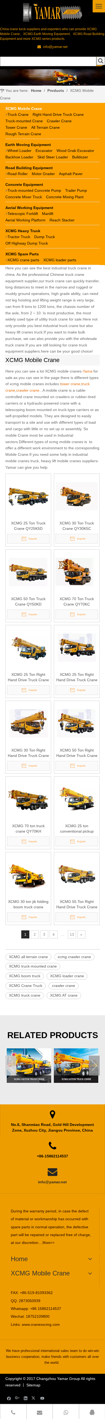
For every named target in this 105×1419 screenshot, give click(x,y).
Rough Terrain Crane (23, 134)
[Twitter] (34, 1398)
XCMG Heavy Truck (22, 231)
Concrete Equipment (24, 184)
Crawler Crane (59, 121)
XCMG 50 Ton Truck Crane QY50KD (28, 601)
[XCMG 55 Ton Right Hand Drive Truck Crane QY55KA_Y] (76, 874)
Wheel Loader (20, 150)
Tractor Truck (19, 237)
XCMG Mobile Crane (23, 108)
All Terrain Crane (45, 127)
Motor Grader (43, 174)
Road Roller (18, 174)
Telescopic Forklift (23, 213)
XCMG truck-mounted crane (33, 966)
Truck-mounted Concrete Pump (34, 190)
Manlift (47, 213)
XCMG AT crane (64, 995)
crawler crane (63, 985)
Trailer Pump (76, 190)
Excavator (44, 150)
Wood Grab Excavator (75, 150)
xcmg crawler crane (74, 957)
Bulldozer (80, 157)
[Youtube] (42, 1398)
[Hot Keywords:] (100, 61)
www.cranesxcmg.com (41, 1324)
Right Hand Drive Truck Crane (58, 114)
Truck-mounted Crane (24, 121)
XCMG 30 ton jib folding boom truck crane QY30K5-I (28, 904)
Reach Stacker (62, 220)
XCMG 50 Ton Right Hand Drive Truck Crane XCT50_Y (76, 753)
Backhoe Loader (19, 157)
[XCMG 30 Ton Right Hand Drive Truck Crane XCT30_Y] (28, 723)
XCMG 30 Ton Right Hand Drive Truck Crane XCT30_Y (28, 753)
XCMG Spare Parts (22, 254)
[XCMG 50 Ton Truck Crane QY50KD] (28, 571)
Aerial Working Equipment (29, 208)
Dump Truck (44, 237)
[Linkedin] (25, 1398)
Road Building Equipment (29, 168)
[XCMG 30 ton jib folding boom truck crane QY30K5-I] (28, 874)
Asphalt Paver (71, 174)
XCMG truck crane (24, 995)
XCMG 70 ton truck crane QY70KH (28, 828)
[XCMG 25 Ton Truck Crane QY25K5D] (28, 496)
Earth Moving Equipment (28, 144)
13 (72, 934)
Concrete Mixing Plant (64, 197)
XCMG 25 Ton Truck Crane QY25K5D (28, 526)
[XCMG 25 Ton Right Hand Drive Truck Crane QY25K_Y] (28, 647)
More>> (49, 1243)
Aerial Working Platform (25, 220)
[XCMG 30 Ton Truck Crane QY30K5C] (76, 496)
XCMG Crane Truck (25, 985)
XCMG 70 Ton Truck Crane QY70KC (77, 601)
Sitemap (33, 1385)
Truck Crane (18, 114)
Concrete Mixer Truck (23, 197)
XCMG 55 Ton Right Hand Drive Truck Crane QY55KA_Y (76, 904)
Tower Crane (16, 127)
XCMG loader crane (67, 976)
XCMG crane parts (23, 260)
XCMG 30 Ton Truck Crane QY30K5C (77, 526)
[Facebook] (9, 1398)
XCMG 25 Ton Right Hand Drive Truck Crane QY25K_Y (28, 677)
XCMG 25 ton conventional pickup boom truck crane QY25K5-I (77, 829)
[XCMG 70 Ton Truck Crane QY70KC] (76, 571)
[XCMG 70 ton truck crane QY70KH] (28, 799)
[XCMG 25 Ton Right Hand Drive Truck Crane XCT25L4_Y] (76, 647)
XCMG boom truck (24, 976)
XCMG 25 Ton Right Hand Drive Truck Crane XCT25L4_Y (76, 677)
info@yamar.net (52, 1182)
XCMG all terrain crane (28, 957)
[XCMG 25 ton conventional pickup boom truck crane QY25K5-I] (76, 799)
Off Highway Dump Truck (26, 243)
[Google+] (17, 1398)
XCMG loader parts (59, 260)
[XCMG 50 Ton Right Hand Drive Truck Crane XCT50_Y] (76, 723)
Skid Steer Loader (52, 157)
